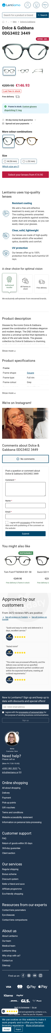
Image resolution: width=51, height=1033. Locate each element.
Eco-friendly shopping (12, 893)
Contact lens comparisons (14, 919)
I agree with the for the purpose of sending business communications (26, 713)
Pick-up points (9, 802)
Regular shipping (10, 869)
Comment (10, 480)
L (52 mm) (30, 161)
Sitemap (6, 965)
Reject (18, 1029)
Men (15, 21)
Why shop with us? (11, 955)
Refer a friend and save (13, 884)
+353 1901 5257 (10, 768)
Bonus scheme (9, 874)
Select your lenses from (25, 174)
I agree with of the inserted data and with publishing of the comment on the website (24, 525)
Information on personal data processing (22, 822)
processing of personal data (31, 712)
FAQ (4, 838)
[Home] (3, 22)
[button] (9, 71)
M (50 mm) (12, 161)
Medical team (8, 945)
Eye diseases (8, 914)
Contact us (7, 960)
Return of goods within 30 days (17, 843)
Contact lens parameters (14, 910)
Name (8, 500)
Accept (7, 1029)
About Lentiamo (10, 935)
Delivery (6, 792)
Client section (8, 853)
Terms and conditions (12, 812)
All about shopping (11, 787)
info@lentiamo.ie (10, 772)
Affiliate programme (12, 888)
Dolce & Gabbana (27, 21)
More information (35, 1025)
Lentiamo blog (9, 950)
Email (8, 511)
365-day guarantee (11, 848)
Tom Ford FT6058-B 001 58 (17, 572)
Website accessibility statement (17, 817)
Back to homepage (21, 1007)
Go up (34, 1007)
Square (30, 372)
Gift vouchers (8, 807)
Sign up (25, 720)
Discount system (10, 879)
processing (25, 522)
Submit (25, 533)
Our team (6, 940)
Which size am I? (10, 166)
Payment (6, 797)
